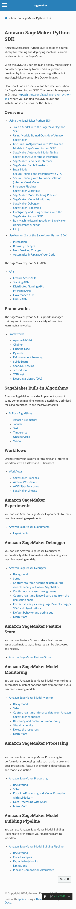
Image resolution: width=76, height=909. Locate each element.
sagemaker (40, 5)
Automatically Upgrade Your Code (34, 254)
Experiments (20, 533)
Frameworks (16, 334)
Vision (17, 441)
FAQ (16, 229)
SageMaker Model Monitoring (31, 199)
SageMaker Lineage (25, 490)
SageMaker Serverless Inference (32, 161)
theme (40, 899)
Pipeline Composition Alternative (33, 870)
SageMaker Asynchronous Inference (35, 156)
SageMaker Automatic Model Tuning (35, 152)
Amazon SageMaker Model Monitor (31, 697)
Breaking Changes (24, 246)
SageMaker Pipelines (26, 478)
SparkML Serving (23, 366)
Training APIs (21, 282)
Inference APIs (22, 290)
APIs (11, 271)
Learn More (20, 617)
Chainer (18, 344)
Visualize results (23, 725)
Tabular (17, 424)
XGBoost (18, 374)
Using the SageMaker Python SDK (30, 120)
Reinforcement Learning (27, 357)
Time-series (20, 432)
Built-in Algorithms (20, 413)
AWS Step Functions (26, 486)
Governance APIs (23, 295)
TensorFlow (20, 370)
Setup (16, 578)
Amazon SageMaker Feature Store (30, 657)
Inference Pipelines (25, 186)
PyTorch (18, 353)
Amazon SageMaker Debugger (27, 568)
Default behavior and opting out (33, 612)
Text (15, 428)
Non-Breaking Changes (27, 250)
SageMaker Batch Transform (30, 165)
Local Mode (20, 169)
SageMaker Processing (27, 207)
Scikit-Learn (20, 361)
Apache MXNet (22, 340)
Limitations (20, 865)
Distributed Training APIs (28, 286)
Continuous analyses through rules (34, 591)
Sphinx (21, 899)
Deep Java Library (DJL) (27, 378)
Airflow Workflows (25, 482)
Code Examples (22, 857)
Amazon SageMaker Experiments (29, 526)
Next (63, 879)
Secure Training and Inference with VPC (37, 173)
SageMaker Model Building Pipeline (35, 195)
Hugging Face (21, 349)
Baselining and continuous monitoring (36, 721)
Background (20, 574)
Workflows (15, 471)
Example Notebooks (25, 861)
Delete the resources (26, 729)
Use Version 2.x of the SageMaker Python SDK (38, 235)
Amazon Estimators (25, 419)
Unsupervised (21, 436)
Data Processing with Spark (30, 802)
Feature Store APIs (24, 278)
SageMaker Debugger (26, 203)
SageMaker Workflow (26, 190)
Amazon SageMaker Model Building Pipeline (36, 846)
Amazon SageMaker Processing (28, 778)
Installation (20, 241)
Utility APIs (20, 299)
